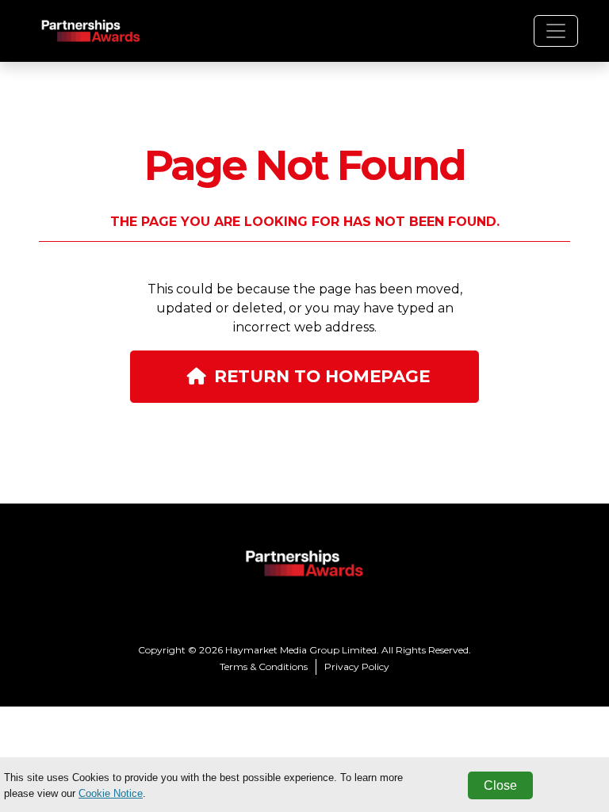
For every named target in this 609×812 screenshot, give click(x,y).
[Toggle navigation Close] (556, 31)
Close (500, 785)
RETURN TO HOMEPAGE (322, 376)
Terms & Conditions (264, 666)
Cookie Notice (111, 793)
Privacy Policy (356, 666)
